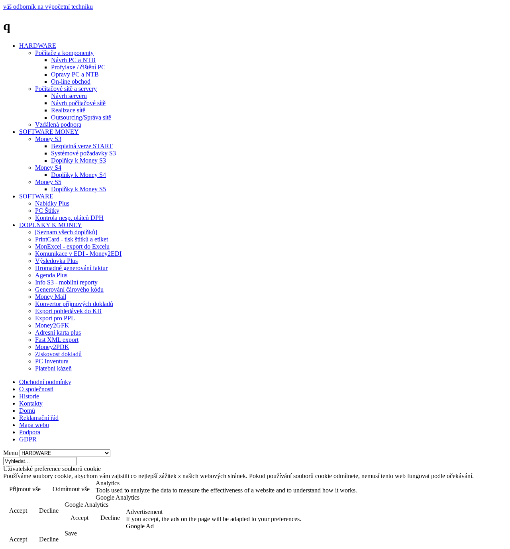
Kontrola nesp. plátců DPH (69, 217)
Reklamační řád (39, 417)
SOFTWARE (36, 196)
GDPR (28, 439)
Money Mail (50, 296)
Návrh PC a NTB (73, 60)
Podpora (29, 432)
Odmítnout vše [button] (71, 489)
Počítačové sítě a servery (66, 88)
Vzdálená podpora (58, 124)
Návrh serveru (69, 95)
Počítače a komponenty (64, 52)
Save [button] (71, 533)
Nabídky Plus (52, 203)
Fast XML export (56, 339)
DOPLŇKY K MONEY (50, 225)
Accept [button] (18, 510)
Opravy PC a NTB (75, 74)
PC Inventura (52, 361)
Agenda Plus (51, 275)
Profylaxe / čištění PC (78, 67)
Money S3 (48, 138)
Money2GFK (52, 325)
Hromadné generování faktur (71, 268)
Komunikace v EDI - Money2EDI (78, 253)
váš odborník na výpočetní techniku (48, 6)
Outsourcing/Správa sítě (81, 117)
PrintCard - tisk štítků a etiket (71, 239)
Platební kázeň (53, 368)
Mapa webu (34, 425)
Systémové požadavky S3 (83, 153)
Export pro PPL (55, 318)
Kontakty (31, 403)
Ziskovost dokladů (58, 354)
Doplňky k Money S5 (78, 189)
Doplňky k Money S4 (78, 174)
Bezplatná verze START (82, 146)
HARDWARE (37, 45)
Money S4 (48, 167)
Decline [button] (49, 510)
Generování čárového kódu (69, 289)
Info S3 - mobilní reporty (66, 282)
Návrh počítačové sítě (78, 103)
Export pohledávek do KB (68, 311)
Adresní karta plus (58, 332)
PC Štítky (47, 210)
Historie (29, 396)
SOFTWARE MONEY (49, 131)
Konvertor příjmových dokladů (74, 303)
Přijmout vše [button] (25, 489)
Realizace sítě (68, 110)
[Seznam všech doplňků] (66, 232)
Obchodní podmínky (45, 381)
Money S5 (48, 181)
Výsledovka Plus (56, 260)
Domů (27, 410)
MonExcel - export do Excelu (72, 246)
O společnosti (36, 389)
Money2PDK (52, 346)
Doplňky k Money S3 (78, 160)
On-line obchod (70, 81)
